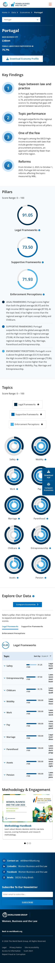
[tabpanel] (27, 711)
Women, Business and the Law (19, 921)
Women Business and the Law (32, 866)
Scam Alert (28, 951)
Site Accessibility (32, 947)
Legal (4, 947)
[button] (21, 19)
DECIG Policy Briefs (24, 877)
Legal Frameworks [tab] (10, 627)
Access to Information (11, 951)
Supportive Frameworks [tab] (32, 627)
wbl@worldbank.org (30, 860)
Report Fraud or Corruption (13, 954)
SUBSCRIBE (27, 902)
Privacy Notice (16, 947)
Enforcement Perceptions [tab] (13, 633)
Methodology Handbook (18, 825)
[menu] (50, 4)
